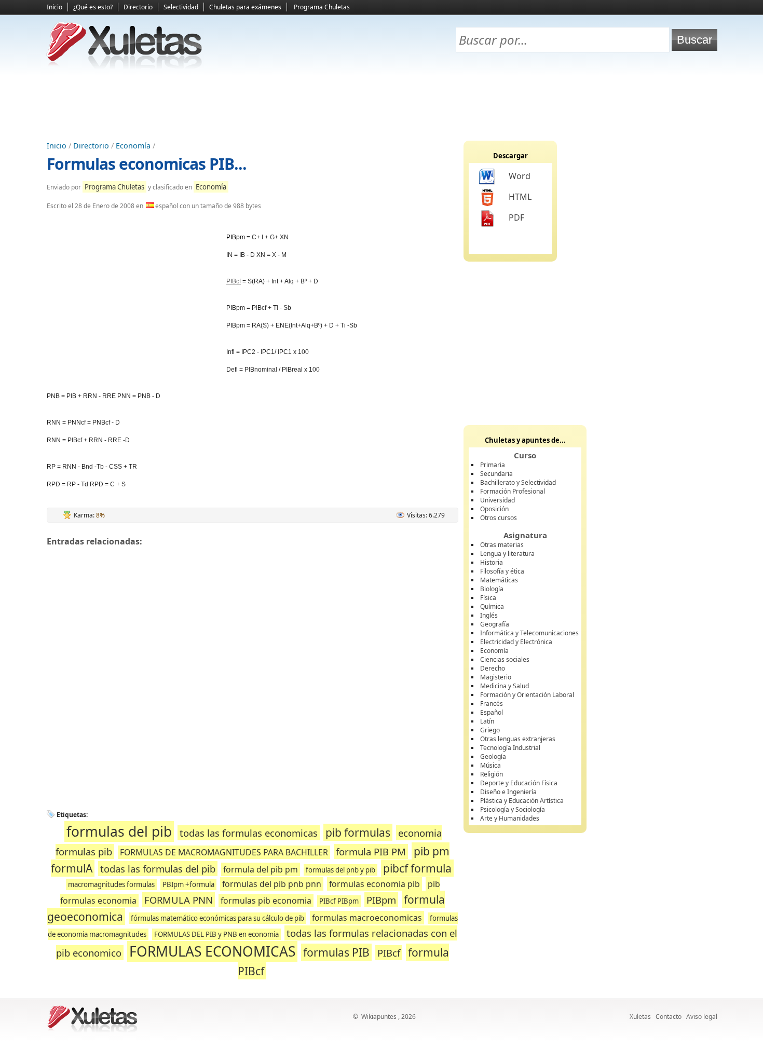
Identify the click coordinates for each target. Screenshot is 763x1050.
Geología (493, 756)
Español (491, 712)
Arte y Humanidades (509, 818)
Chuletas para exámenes (245, 7)
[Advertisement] (381, 104)
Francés (491, 703)
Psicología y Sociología (512, 809)
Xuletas (640, 1016)
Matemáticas (499, 580)
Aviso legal (701, 1016)
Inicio (54, 7)
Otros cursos (498, 517)
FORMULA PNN (178, 899)
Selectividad (181, 7)
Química (492, 606)
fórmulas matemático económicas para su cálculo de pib (217, 918)
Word (519, 176)
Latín (487, 721)
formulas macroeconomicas (367, 917)
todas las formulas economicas (249, 832)
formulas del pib (119, 831)
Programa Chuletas (322, 7)
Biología (491, 588)
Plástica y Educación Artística (522, 800)
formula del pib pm (260, 869)
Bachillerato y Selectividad (518, 482)
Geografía (494, 624)
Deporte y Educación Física (518, 783)
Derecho (492, 668)
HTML (520, 196)
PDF (516, 217)
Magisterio (495, 677)
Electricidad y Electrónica (516, 641)
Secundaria (496, 473)
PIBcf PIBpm (339, 901)
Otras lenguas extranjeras (517, 738)
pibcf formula (417, 868)
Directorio (138, 7)
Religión (491, 774)
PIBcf (233, 281)
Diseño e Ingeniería (508, 791)
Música (490, 765)
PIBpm (381, 899)
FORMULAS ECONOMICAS (212, 951)
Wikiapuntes (379, 1016)
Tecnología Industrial (510, 747)
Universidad (497, 500)
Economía (133, 146)
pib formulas (357, 832)
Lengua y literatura (507, 553)
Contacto (669, 1016)
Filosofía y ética (502, 571)
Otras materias (502, 544)
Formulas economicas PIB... (147, 163)
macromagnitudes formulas (111, 884)
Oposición (494, 508)
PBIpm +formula (188, 884)
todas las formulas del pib (157, 868)
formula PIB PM (371, 851)
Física (488, 597)
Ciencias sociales (504, 659)
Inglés (489, 615)
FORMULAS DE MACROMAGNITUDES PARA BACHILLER (224, 852)
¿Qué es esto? (93, 7)
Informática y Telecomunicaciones (529, 633)
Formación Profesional (512, 491)
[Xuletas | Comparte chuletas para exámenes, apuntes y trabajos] (124, 66)
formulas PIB (336, 952)
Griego (490, 730)
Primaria (492, 464)
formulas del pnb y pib (340, 870)
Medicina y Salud (504, 685)
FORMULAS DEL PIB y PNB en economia (216, 934)
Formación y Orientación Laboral (527, 694)
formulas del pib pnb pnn (271, 884)
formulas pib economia (266, 900)
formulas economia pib (374, 884)
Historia (491, 562)
